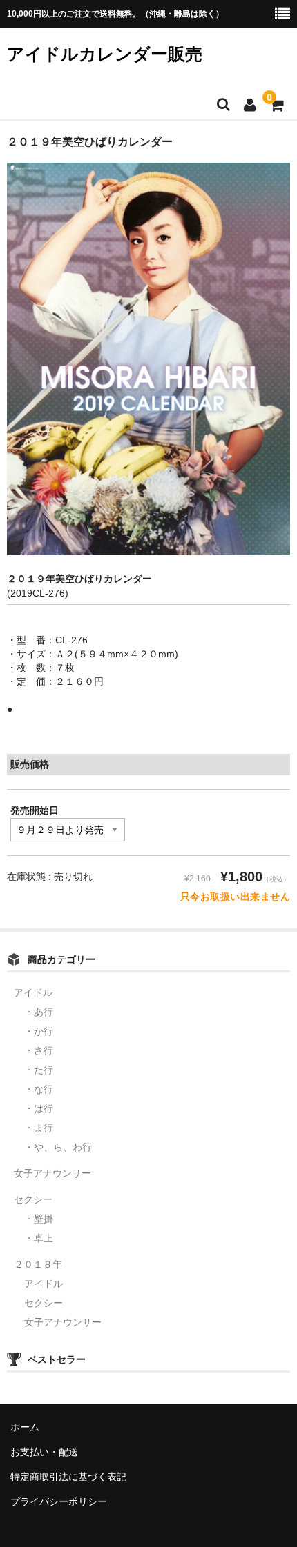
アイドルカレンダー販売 (104, 53)
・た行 (38, 1069)
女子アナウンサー (52, 1173)
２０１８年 (38, 1264)
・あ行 (38, 1011)
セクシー (33, 1199)
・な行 (38, 1089)
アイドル (33, 992)
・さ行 (38, 1050)
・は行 (38, 1108)
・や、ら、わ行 (58, 1146)
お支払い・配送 (44, 1451)
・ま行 (38, 1127)
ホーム (24, 1427)
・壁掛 (38, 1218)
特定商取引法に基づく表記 (68, 1476)
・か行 (38, 1031)
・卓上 (38, 1238)
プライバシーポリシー (58, 1501)
